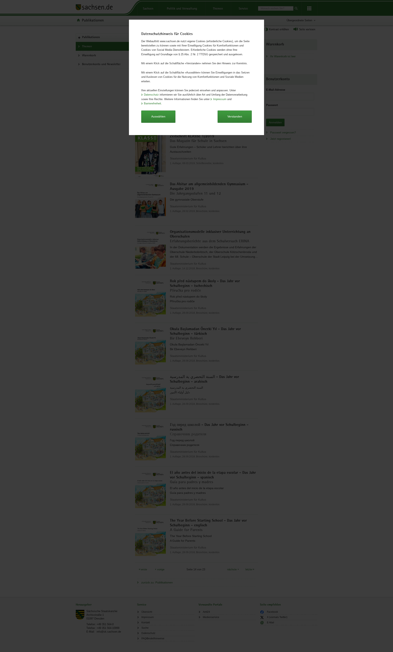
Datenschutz (151, 94)
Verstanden (234, 116)
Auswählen (158, 116)
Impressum (219, 99)
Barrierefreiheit (152, 103)
